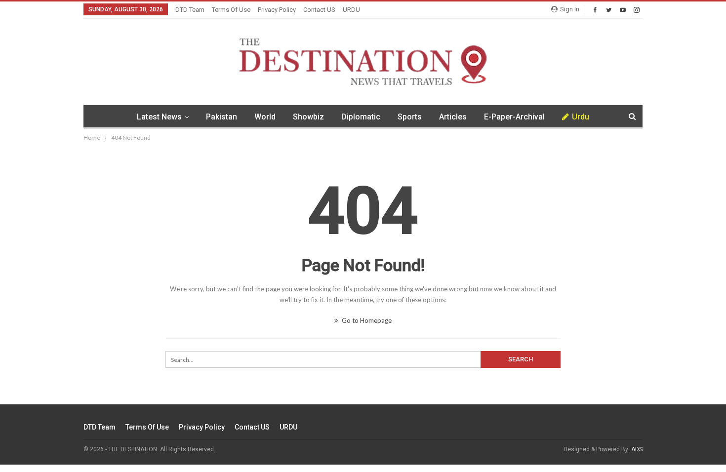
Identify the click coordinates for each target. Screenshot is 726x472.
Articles (453, 116)
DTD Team (189, 9)
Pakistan (221, 116)
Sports (410, 116)
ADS (637, 449)
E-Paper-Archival (514, 116)
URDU (351, 9)
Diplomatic (360, 116)
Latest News (159, 116)
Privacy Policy (277, 9)
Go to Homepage (366, 320)
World (265, 116)
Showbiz (308, 116)
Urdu (580, 116)
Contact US (319, 9)
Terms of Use (231, 9)
